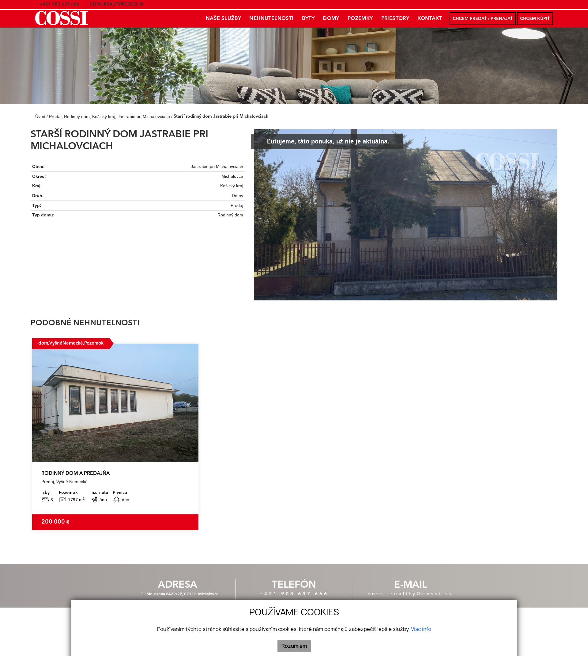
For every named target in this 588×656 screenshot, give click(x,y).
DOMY (331, 18)
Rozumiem (294, 646)
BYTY (308, 18)
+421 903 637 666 (294, 594)
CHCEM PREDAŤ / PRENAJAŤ (483, 19)
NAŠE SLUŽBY (223, 18)
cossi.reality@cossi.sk (411, 594)
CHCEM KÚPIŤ (535, 19)
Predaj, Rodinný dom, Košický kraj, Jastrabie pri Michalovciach (110, 116)
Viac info (421, 629)
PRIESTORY (395, 18)
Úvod (39, 116)
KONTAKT (429, 18)
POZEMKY (360, 18)
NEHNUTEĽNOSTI (271, 18)
